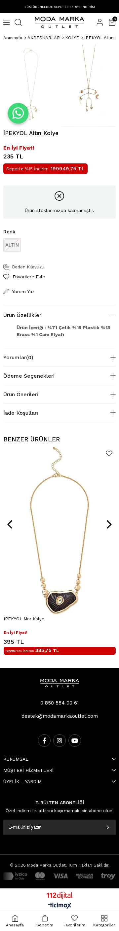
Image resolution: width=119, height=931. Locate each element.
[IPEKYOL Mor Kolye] (60, 531)
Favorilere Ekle (109, 453)
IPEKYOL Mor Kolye (24, 618)
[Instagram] (59, 740)
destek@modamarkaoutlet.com (59, 716)
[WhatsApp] (18, 113)
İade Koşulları (20, 413)
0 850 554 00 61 (59, 703)
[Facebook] (44, 740)
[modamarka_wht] (59, 683)
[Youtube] (74, 740)
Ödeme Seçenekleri (29, 376)
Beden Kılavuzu (28, 266)
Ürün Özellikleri (23, 315)
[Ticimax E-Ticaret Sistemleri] (59, 906)
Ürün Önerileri (20, 394)
